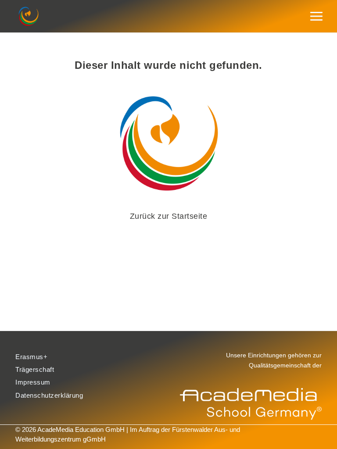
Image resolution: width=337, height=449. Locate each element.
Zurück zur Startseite (169, 216)
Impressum (32, 382)
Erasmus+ (31, 356)
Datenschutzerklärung (49, 395)
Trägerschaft (34, 369)
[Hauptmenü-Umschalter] (317, 16)
